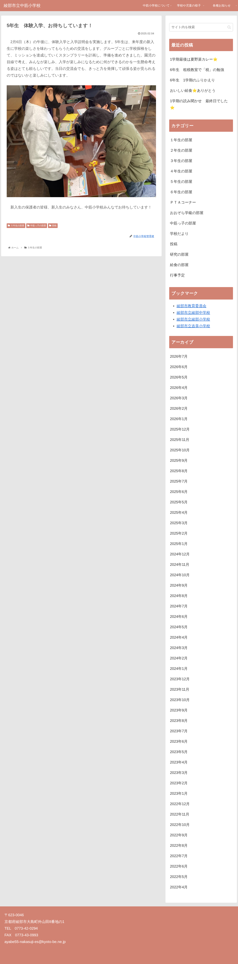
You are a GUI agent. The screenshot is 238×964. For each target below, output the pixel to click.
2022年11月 (179, 814)
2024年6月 (179, 616)
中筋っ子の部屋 (38, 225)
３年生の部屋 (181, 161)
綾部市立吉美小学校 (193, 326)
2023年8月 (179, 721)
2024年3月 (179, 648)
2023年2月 (179, 783)
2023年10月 (180, 700)
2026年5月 (179, 377)
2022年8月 (179, 845)
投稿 (54, 225)
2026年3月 (179, 398)
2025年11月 (179, 440)
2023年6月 (179, 741)
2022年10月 (180, 825)
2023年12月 (180, 679)
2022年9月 (179, 835)
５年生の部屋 (17, 225)
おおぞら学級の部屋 (186, 213)
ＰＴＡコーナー (183, 202)
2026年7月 (179, 356)
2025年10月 (180, 450)
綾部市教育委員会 (191, 306)
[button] (229, 27)
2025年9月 (179, 460)
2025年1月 (179, 544)
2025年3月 (179, 523)
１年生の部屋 (181, 140)
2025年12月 (180, 429)
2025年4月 (179, 512)
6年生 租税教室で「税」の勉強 (197, 70)
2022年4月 (179, 887)
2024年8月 (179, 596)
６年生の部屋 (181, 192)
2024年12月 (180, 554)
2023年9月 (179, 710)
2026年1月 (179, 419)
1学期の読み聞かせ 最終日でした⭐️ (199, 104)
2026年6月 (179, 367)
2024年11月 (179, 564)
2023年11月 (179, 689)
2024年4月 (179, 637)
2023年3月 (179, 773)
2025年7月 (179, 481)
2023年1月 (179, 793)
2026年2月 (179, 408)
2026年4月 (179, 388)
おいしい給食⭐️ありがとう (193, 90)
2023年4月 (179, 762)
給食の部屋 (179, 265)
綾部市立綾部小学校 (193, 319)
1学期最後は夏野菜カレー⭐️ (194, 59)
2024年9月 (179, 585)
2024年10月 (180, 575)
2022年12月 (180, 804)
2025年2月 (179, 533)
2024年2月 (179, 658)
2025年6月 (179, 492)
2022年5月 (179, 877)
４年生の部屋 (181, 171)
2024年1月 (179, 669)
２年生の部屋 (181, 150)
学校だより (179, 234)
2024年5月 (179, 627)
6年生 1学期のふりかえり (192, 80)
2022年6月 (179, 866)
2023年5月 (179, 752)
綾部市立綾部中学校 (193, 312)
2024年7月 (179, 606)
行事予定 (177, 275)
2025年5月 (179, 502)
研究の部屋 (179, 254)
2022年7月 (179, 856)
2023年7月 (179, 731)
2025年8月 (179, 471)
